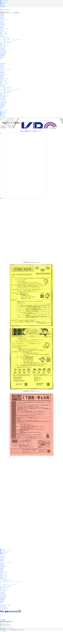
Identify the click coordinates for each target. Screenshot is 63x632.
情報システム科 (3, 32)
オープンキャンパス (4, 20)
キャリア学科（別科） (5, 37)
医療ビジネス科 (3, 35)
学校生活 (2, 17)
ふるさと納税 (3, 51)
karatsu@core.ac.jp (7, 625)
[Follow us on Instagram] (0, 617)
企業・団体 (2, 46)
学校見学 (2, 21)
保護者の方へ (3, 23)
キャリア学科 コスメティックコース (8, 40)
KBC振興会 (2, 49)
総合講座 (2, 57)
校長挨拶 (2, 15)
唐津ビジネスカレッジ (5, 11)
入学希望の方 (3, 24)
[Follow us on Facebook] (0, 614)
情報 (1, 58)
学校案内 (2, 14)
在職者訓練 (2, 54)
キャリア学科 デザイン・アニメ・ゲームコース (11, 39)
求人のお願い (3, 48)
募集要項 (2, 27)
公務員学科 (2, 36)
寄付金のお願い (3, 52)
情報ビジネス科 (3, 33)
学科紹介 (2, 30)
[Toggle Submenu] (5, 63)
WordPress (8, 629)
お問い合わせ (4, 2)
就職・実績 (2, 43)
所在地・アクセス (4, 29)
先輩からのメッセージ (5, 45)
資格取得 (2, 18)
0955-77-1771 (4, 0)
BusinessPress (21, 629)
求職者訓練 (2, 55)
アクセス (3, 5)
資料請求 (3, 3)
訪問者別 (3, 6)
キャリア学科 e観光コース (6, 42)
